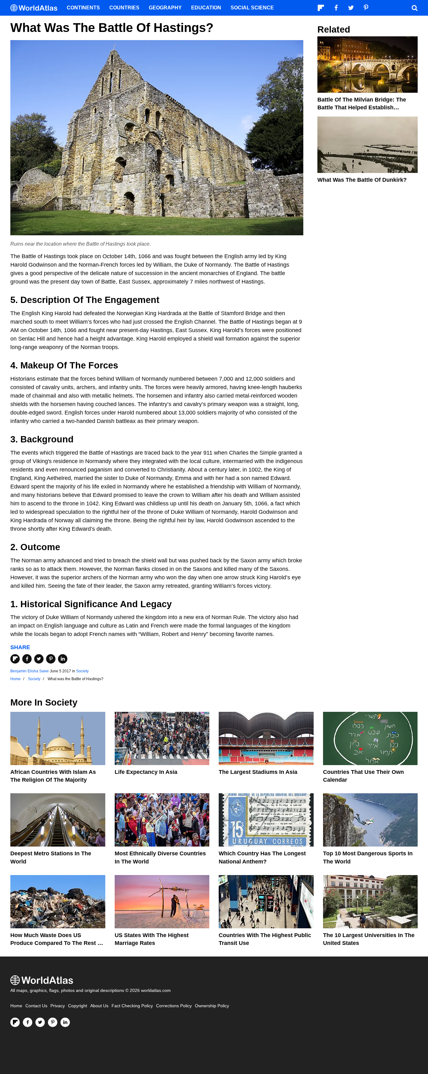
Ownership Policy (212, 1006)
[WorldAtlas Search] (414, 8)
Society (82, 671)
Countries (124, 7)
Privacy (57, 1006)
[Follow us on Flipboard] (15, 1022)
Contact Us (36, 1006)
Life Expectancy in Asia (146, 772)
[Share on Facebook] (27, 659)
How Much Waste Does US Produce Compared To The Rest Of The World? (57, 943)
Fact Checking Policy (132, 1006)
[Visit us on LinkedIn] (65, 1022)
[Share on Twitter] (39, 659)
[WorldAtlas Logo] (36, 8)
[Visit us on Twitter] (40, 1022)
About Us (99, 1006)
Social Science (252, 7)
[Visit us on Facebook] (27, 1022)
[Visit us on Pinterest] (52, 1022)
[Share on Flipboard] (15, 659)
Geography (165, 7)
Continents (83, 7)
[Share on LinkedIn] (62, 659)
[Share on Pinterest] (50, 659)
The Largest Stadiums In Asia (258, 772)
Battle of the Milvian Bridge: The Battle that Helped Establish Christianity (361, 107)
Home (16, 1006)
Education (206, 7)
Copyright (77, 1006)
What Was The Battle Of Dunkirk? (362, 180)
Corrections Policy (174, 1006)
